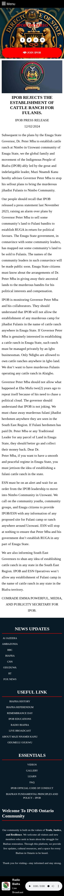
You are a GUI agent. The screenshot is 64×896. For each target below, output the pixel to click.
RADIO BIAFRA (20, 725)
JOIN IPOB (34, 52)
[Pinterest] (35, 39)
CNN (10, 661)
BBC (9, 650)
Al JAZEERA (10, 638)
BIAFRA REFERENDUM (19, 707)
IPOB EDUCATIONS (20, 719)
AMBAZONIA (10, 644)
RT (9, 673)
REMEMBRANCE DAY (20, 713)
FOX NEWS (9, 679)
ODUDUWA (10, 667)
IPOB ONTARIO (32, 25)
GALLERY (32, 770)
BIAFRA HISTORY (19, 701)
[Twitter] (29, 39)
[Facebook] (22, 39)
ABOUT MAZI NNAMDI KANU (20, 736)
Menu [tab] (11, 3)
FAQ (32, 782)
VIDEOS (32, 764)
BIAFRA (10, 655)
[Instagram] (42, 39)
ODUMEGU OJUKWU (20, 742)
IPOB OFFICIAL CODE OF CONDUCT (32, 788)
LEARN (32, 776)
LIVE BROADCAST (20, 730)
